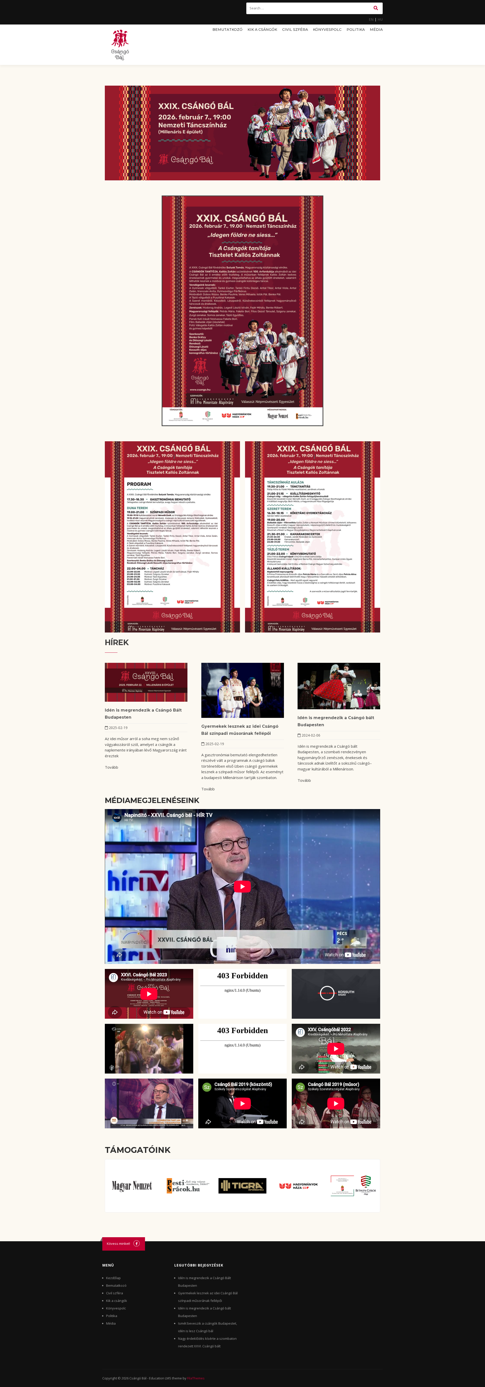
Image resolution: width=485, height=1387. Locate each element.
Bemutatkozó (227, 29)
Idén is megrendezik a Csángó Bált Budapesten (143, 714)
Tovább (111, 767)
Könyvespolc (327, 29)
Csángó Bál (138, 1378)
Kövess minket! (118, 1243)
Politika (356, 29)
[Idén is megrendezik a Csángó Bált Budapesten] (146, 682)
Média (376, 29)
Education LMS (160, 1378)
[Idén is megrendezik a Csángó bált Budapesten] (339, 686)
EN (371, 19)
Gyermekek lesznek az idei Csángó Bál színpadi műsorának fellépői (239, 730)
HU (380, 19)
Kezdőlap (113, 1278)
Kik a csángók (262, 29)
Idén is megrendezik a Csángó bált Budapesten (336, 721)
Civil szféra (295, 29)
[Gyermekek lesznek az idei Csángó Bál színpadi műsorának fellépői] (242, 690)
